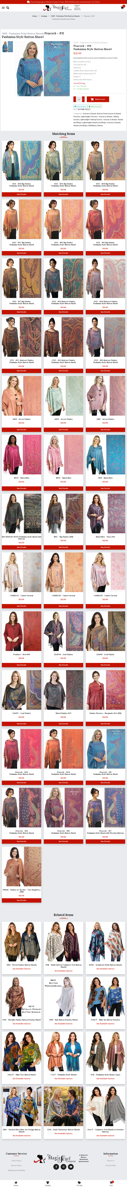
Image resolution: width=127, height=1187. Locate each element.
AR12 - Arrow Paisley (105, 419)
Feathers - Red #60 (21, 654)
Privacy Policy (110, 1165)
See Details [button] (21, 194)
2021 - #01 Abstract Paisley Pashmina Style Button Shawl (63, 302)
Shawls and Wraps (80, 125)
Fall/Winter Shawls (95, 125)
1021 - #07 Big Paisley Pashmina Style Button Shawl (21, 243)
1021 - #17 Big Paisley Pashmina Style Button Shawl (21, 302)
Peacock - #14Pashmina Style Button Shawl (21, 832)
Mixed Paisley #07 (64, 713)
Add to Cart (100, 99)
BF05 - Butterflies (63, 478)
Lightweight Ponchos (89, 116)
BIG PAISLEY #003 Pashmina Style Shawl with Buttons (21, 538)
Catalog (44, 16)
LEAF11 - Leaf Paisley (105, 654)
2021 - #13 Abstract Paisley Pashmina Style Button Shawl (63, 361)
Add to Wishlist (81, 106)
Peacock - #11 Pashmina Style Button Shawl (105, 773)
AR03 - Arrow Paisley (63, 419)
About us (110, 1160)
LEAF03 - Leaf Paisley (63, 654)
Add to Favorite (95, 106)
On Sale (79, 1185)
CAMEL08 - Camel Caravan (63, 595)
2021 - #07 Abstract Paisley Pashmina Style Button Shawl (21, 361)
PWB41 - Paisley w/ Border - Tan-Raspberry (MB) (22, 891)
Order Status (16, 1160)
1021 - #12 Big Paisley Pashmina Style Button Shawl (105, 243)
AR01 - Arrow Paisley (22, 419)
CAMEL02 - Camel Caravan (21, 595)
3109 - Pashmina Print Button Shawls (65, 16)
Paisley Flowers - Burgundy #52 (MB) (105, 713)
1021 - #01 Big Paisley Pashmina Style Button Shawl (21, 185)
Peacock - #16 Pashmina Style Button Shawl (63, 832)
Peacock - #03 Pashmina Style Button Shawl (21, 773)
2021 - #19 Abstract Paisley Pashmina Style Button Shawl (105, 361)
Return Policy (16, 1165)
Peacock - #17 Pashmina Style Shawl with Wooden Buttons (105, 832)
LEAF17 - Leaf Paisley (22, 713)
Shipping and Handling (16, 1170)
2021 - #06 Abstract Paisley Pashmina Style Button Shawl (105, 302)
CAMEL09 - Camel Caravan (105, 595)
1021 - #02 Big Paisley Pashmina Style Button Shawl (63, 185)
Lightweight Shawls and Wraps (94, 122)
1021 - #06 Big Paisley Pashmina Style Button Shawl (105, 185)
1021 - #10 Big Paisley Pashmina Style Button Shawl (63, 243)
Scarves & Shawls (89, 113)
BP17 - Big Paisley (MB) (63, 537)
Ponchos (76, 116)
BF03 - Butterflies (21, 478)
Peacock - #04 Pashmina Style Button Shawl (63, 773)
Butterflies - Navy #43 (105, 537)
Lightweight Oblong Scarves (91, 119)
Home (34, 16)
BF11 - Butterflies (105, 478)
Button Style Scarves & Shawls (109, 113)
